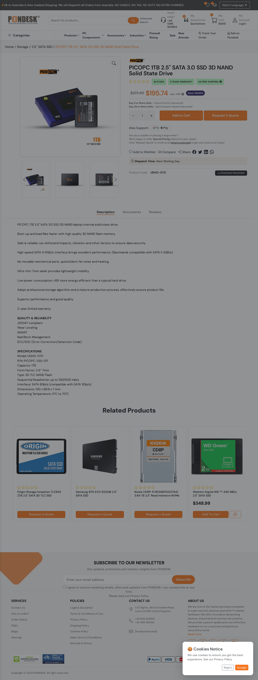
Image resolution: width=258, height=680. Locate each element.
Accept (242, 667)
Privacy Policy (223, 659)
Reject (228, 667)
